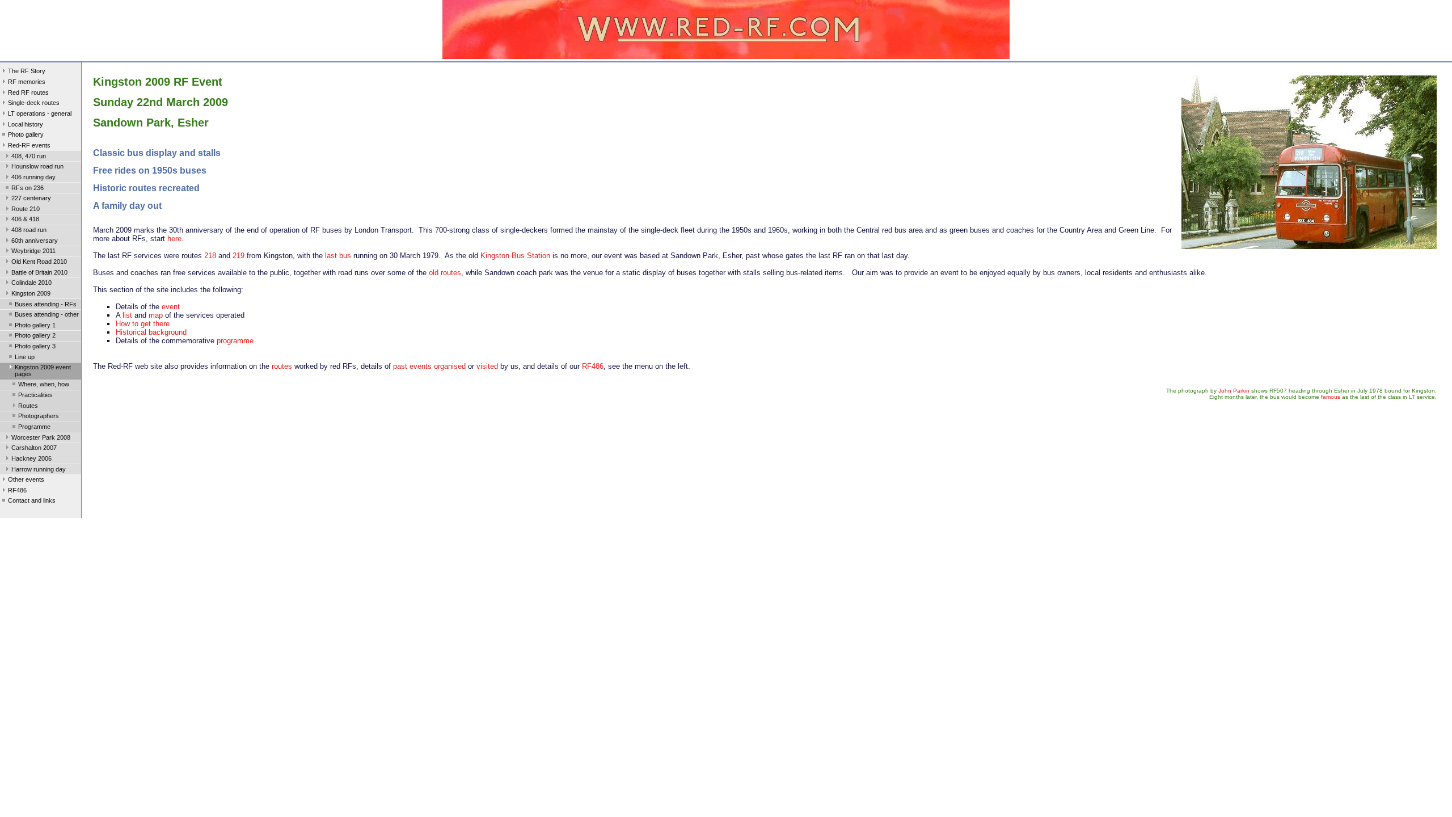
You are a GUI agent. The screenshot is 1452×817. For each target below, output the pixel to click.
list (127, 315)
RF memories (26, 81)
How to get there (143, 323)
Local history (25, 124)
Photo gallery (26, 134)
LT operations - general (39, 113)
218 (210, 255)
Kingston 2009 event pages (43, 370)
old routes (445, 272)
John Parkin (1234, 391)
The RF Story (26, 71)
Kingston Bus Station (515, 255)
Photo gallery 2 (35, 335)
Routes (28, 405)
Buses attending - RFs (46, 304)
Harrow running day (38, 469)
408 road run (29, 229)
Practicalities (35, 394)
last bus (338, 255)
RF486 (17, 490)
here (174, 238)
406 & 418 (25, 219)
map (156, 315)
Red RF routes (28, 92)
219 (238, 255)
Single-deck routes (34, 102)
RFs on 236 (27, 187)
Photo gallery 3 (35, 346)
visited (487, 366)
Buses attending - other (47, 314)
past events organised (429, 366)
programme (235, 340)
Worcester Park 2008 (40, 437)
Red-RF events (29, 145)
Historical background (151, 332)
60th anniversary (34, 240)
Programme (34, 426)
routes (282, 366)
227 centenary (31, 198)
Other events (26, 479)
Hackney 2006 (31, 458)
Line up (25, 356)
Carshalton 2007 (34, 447)
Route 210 (25, 208)
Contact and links (32, 500)
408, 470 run (28, 156)
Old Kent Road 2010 (39, 261)
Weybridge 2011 (33, 250)
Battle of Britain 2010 (39, 272)
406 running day (33, 177)
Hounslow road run (37, 166)
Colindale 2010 (31, 282)
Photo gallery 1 (35, 325)
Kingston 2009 (30, 293)
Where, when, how (43, 384)
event (171, 306)
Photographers (38, 415)
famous (1330, 397)
